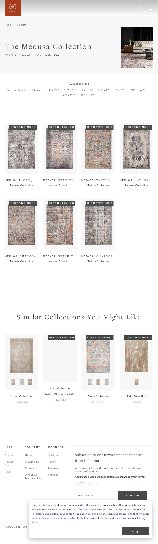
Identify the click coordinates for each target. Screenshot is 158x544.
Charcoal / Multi (98, 256)
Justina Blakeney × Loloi (60, 394)
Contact (10, 455)
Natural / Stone (136, 180)
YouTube (53, 474)
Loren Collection (21, 396)
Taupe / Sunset (98, 180)
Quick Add (19, 167)
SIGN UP (132, 495)
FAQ (7, 471)
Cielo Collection (60, 388)
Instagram (54, 455)
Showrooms (31, 461)
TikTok (52, 461)
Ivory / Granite (21, 180)
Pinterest (53, 468)
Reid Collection (136, 396)
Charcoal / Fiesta (21, 256)
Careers (29, 468)
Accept (135, 531)
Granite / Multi (60, 180)
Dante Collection (98, 396)
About (28, 455)
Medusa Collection (21, 185)
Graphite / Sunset (60, 256)
